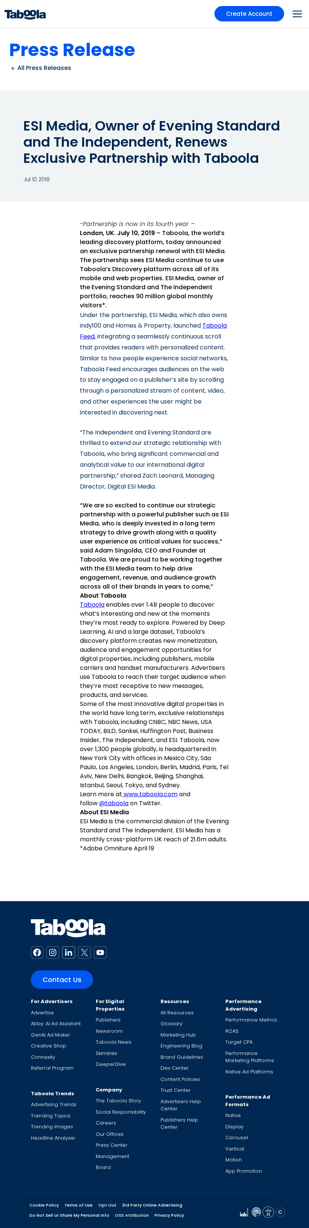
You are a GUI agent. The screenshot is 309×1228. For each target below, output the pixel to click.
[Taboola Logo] (25, 13)
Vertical (234, 1148)
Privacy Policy (169, 1215)
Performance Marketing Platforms (249, 1057)
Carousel (236, 1137)
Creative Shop (48, 1045)
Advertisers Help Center (181, 1105)
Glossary (171, 1023)
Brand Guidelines (182, 1057)
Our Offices (110, 1134)
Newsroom (109, 1031)
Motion (233, 1159)
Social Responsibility (121, 1112)
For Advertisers (52, 1001)
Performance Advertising (243, 1005)
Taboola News (114, 1042)
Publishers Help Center (179, 1123)
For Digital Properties (110, 1005)
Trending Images (52, 1126)
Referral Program (52, 1068)
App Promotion (243, 1171)
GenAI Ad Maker (50, 1034)
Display (234, 1126)
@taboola (113, 803)
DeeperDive (111, 1064)
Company (109, 1089)
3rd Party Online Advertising (152, 1205)
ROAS (232, 1031)
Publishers (108, 1019)
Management (112, 1156)
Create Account (249, 14)
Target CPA (238, 1042)
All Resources (177, 1012)
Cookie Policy (44, 1205)
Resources (175, 1001)
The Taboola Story (118, 1100)
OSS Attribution (132, 1215)
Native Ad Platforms (249, 1071)
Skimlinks (106, 1053)
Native (233, 1115)
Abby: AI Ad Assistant (56, 1023)
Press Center (111, 1145)
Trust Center (176, 1090)
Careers (106, 1122)
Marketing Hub (178, 1034)
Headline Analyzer (53, 1137)
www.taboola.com (149, 794)
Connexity (43, 1057)
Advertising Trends (53, 1104)
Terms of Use (78, 1205)
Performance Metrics (251, 1019)
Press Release (72, 49)
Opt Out (107, 1205)
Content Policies (180, 1079)
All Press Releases (43, 68)
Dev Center (175, 1068)
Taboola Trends (52, 1093)
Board (103, 1167)
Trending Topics (50, 1115)
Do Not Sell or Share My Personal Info (69, 1215)
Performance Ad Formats (247, 1100)
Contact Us (62, 979)
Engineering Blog (181, 1045)
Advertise (42, 1012)
